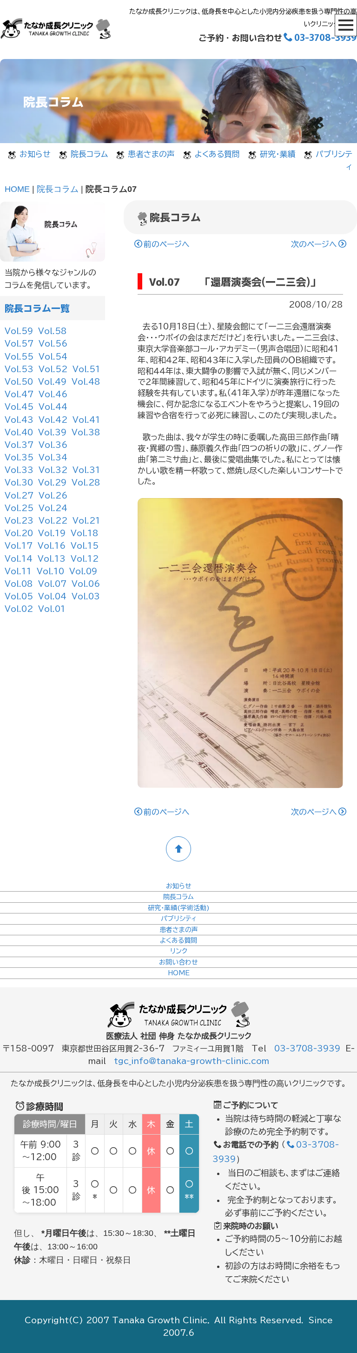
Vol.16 (52, 546)
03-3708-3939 (325, 37)
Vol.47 (19, 394)
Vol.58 (52, 331)
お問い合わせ (178, 962)
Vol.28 (86, 482)
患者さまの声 (151, 154)
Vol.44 (53, 407)
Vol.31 (86, 470)
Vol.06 (86, 584)
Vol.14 (19, 559)
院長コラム (89, 154)
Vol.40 (19, 432)
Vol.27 (19, 495)
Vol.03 (86, 596)
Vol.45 (19, 407)
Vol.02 (19, 609)
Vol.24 (53, 508)
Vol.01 (52, 609)
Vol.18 (85, 533)
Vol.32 (53, 470)
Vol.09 (83, 571)
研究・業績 (278, 154)
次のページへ (314, 244)
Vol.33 (19, 470)
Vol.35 (19, 457)
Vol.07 (52, 584)
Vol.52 (53, 369)
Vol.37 (19, 445)
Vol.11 (18, 571)
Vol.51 (86, 369)
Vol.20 (19, 533)
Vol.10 (50, 571)
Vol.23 (19, 521)
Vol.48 (86, 382)
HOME (17, 189)
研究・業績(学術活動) (179, 908)
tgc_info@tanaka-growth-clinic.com (191, 1061)
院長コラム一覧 (37, 308)
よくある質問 (217, 154)
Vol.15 (85, 546)
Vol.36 (53, 445)
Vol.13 (52, 559)
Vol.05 (19, 596)
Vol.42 (53, 420)
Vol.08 (19, 584)
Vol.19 (52, 533)
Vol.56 (53, 344)
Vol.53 (19, 369)
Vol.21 (86, 521)
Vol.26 (53, 495)
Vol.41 (86, 420)
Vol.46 (53, 394)
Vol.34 (53, 457)
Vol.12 (85, 559)
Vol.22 (53, 521)
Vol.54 (53, 357)
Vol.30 (19, 482)
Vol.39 (52, 432)
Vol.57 (19, 344)
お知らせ (35, 154)
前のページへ (167, 244)
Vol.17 (19, 546)
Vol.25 (19, 508)
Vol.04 (52, 596)
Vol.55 (19, 357)
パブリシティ (179, 918)
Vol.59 (19, 331)
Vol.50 (19, 382)
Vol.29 (52, 482)
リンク (178, 951)
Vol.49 (52, 382)
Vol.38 (86, 432)
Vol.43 (19, 420)
